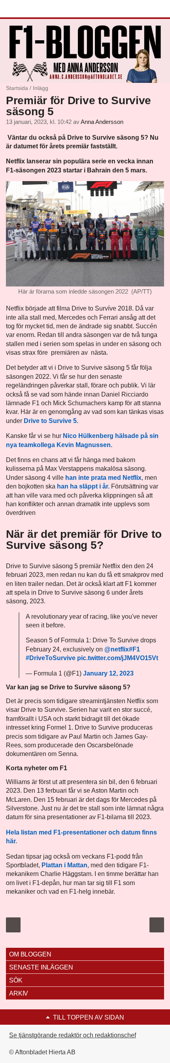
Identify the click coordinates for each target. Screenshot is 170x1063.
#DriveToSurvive (51, 658)
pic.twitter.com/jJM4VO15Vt (117, 658)
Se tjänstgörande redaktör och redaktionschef (72, 1035)
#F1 (134, 649)
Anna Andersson (102, 122)
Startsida (17, 88)
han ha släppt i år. (83, 486)
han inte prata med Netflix (103, 477)
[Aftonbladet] (35, 9)
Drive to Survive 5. (51, 420)
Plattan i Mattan (64, 865)
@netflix (116, 649)
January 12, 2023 (108, 673)
